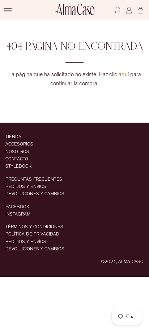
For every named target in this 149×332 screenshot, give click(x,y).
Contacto (16, 159)
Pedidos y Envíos (25, 186)
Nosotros (17, 151)
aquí (124, 74)
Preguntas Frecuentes (33, 179)
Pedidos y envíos (25, 241)
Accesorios (19, 144)
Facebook (17, 207)
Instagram (17, 214)
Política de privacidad (32, 234)
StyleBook (18, 166)
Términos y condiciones (34, 227)
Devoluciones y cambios (34, 249)
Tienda (13, 137)
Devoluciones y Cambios (34, 194)
